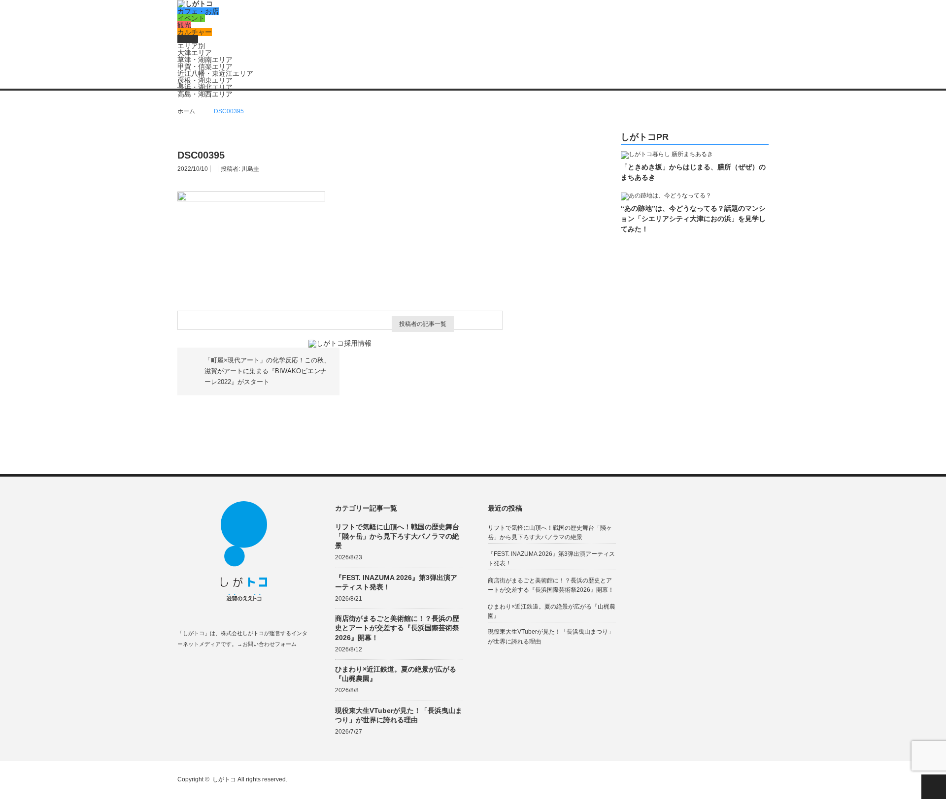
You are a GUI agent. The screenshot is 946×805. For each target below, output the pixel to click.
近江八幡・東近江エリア (215, 73)
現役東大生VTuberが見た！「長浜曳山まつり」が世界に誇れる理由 (398, 715)
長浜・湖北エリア (205, 87)
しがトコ (224, 779)
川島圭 (250, 168)
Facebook (182, 667)
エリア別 (191, 46)
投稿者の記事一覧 (422, 324)
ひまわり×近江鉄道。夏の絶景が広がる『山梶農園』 (395, 673)
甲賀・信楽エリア (205, 66)
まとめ (187, 39)
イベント (191, 18)
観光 (184, 25)
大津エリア (194, 53)
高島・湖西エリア (205, 94)
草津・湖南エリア (205, 60)
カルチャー (194, 32)
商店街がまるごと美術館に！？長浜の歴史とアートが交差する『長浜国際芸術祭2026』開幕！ (397, 627)
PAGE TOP (933, 786)
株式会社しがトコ (242, 633)
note (239, 667)
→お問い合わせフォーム (267, 644)
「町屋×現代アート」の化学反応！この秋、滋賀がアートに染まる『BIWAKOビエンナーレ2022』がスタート (267, 371)
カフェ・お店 (198, 11)
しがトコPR (645, 137)
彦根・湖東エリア (205, 80)
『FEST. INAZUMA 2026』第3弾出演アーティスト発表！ (396, 582)
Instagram (220, 667)
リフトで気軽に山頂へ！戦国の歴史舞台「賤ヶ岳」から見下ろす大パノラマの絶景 (397, 536)
